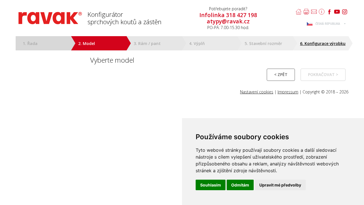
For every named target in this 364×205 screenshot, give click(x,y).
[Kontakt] (314, 11)
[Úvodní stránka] (298, 11)
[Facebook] (329, 11)
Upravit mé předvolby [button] (280, 185)
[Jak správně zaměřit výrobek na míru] (321, 11)
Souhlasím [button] (210, 185)
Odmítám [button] (240, 185)
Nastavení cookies (256, 92)
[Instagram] (344, 11)
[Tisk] (306, 11)
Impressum (288, 92)
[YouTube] (337, 11)
